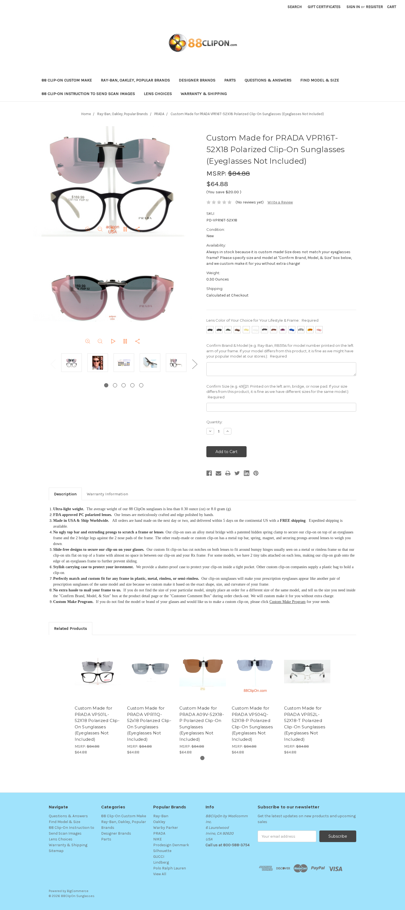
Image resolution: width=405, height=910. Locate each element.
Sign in (353, 6)
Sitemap (56, 850)
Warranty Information (107, 493)
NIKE (157, 839)
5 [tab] (141, 385)
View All (159, 874)
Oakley (159, 821)
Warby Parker (165, 827)
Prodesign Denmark (171, 845)
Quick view (98, 667)
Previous (52, 363)
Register (374, 6)
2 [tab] (115, 385)
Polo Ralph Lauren (169, 868)
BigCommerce (77, 891)
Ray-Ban (160, 816)
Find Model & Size (319, 80)
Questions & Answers (268, 80)
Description (65, 493)
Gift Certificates (324, 6)
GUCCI (158, 856)
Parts (230, 80)
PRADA (159, 833)
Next (194, 363)
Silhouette (162, 850)
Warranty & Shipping (204, 93)
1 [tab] (106, 385)
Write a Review (280, 202)
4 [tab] (132, 385)
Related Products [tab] (70, 628)
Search (295, 6)
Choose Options (97, 676)
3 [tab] (123, 385)
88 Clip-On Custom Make (67, 80)
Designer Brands (197, 80)
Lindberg (161, 862)
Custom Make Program (287, 602)
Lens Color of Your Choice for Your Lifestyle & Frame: (262, 320)
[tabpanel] (71, 363)
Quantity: (214, 422)
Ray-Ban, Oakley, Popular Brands (135, 80)
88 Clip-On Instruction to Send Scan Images (88, 93)
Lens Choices (158, 93)
